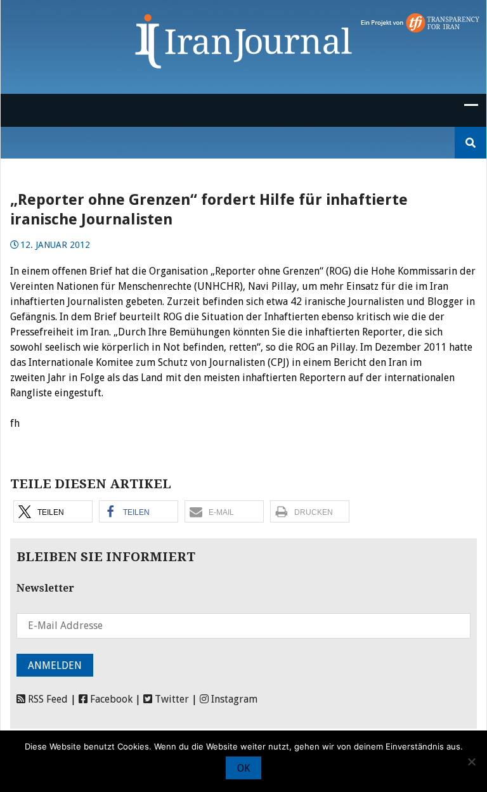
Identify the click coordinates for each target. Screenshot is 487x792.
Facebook (110, 699)
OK (243, 768)
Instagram (233, 699)
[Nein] (471, 761)
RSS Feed (46, 699)
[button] (53, 511)
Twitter (170, 699)
